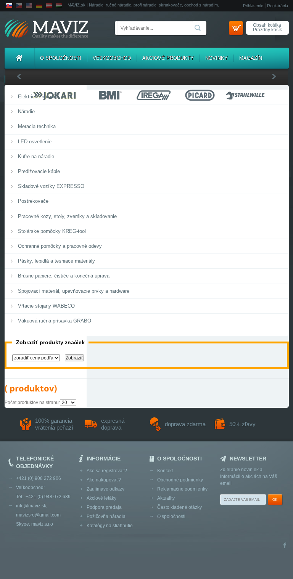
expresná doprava (112, 424)
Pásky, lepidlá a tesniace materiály (56, 261)
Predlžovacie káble (39, 171)
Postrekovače (33, 201)
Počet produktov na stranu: (32, 402)
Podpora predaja (104, 507)
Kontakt (165, 470)
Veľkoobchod (112, 58)
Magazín (250, 58)
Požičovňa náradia (106, 516)
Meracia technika (37, 126)
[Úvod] (19, 58)
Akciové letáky (101, 498)
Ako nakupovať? (104, 480)
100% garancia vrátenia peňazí (54, 424)
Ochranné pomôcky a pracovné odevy (60, 246)
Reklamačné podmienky (182, 489)
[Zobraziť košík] (236, 28)
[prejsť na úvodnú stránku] (46, 29)
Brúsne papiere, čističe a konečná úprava (63, 276)
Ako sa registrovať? (107, 470)
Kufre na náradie (36, 156)
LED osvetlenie (35, 141)
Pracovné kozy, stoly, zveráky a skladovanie (67, 216)
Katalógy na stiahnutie (110, 525)
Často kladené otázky (179, 507)
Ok (274, 500)
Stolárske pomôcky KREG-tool (52, 231)
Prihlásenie (253, 5)
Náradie (26, 111)
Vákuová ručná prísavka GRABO (54, 321)
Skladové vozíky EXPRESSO (51, 186)
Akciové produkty (168, 58)
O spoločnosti (60, 58)
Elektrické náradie (38, 96)
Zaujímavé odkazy (105, 489)
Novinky (216, 58)
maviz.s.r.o (42, 524)
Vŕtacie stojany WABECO (46, 306)
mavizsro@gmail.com (38, 515)
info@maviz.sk (31, 505)
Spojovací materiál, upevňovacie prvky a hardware (73, 291)
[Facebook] (285, 546)
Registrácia (277, 5)
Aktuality (166, 498)
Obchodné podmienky (180, 480)
